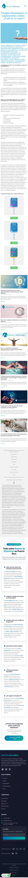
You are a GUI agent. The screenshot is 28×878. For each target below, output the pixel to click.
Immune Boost (4, 798)
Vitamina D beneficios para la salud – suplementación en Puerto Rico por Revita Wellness (12, 292)
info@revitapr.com (7, 820)
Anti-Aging (3, 801)
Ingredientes (14, 461)
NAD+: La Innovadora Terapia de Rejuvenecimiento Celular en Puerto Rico (11, 348)
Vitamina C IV (4, 803)
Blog (14, 474)
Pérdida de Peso (6, 786)
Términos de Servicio (14, 870)
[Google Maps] (9, 769)
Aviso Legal (14, 872)
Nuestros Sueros (14, 456)
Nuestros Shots (14, 459)
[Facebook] (2, 769)
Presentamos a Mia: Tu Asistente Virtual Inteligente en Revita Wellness (11, 406)
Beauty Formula (4, 806)
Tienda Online (14, 469)
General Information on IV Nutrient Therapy (14, 479)
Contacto (14, 874)
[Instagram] (6, 769)
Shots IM (3, 808)
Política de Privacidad (14, 867)
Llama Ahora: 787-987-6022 (15, 738)
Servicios (5, 778)
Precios (4, 780)
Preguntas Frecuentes (14, 467)
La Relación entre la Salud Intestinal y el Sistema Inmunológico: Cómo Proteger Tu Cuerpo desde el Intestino (14, 378)
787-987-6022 (6, 818)
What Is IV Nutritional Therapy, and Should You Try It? (14, 477)
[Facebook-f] (14, 483)
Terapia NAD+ (6, 783)
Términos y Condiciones (14, 472)
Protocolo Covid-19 (14, 454)
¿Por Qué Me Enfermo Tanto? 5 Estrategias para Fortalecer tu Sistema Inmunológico (14, 434)
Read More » (3, 301)
